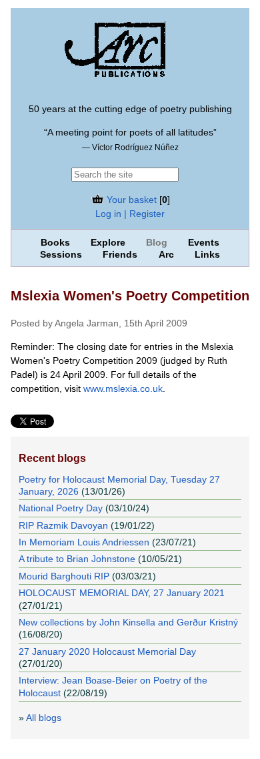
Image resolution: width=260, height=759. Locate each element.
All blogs (43, 717)
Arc (166, 254)
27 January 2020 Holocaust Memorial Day (107, 651)
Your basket (130, 199)
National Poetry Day (61, 508)
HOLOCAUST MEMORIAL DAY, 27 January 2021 (122, 592)
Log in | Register (130, 213)
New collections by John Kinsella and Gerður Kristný (128, 622)
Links (207, 254)
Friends (120, 254)
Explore (108, 242)
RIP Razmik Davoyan (63, 525)
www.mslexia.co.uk (123, 388)
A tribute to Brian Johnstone (77, 558)
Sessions (61, 254)
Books (55, 242)
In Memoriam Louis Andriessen (84, 542)
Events (203, 242)
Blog (156, 242)
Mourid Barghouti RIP (64, 576)
